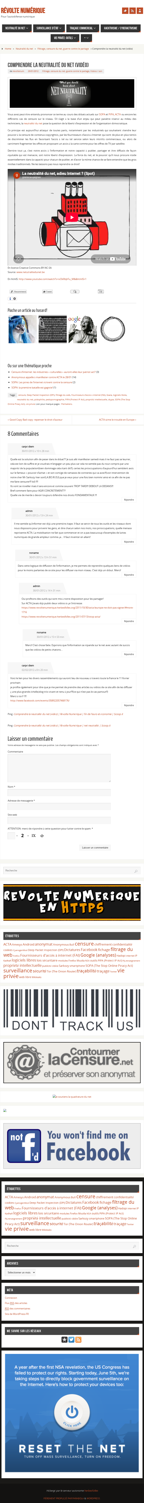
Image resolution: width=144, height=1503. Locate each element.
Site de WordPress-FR (17, 1314)
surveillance (17, 970)
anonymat (43, 944)
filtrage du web (63, 395)
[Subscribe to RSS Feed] (78, 1341)
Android (28, 944)
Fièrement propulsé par (58, 1498)
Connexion (11, 1297)
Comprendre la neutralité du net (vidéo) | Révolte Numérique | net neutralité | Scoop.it (62, 725)
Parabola (78, 1498)
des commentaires (17, 1308)
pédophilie (39, 399)
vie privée (30, 404)
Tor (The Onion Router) (61, 971)
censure (22, 395)
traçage (103, 971)
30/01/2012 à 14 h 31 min (46, 590)
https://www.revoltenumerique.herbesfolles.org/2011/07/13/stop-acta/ (61, 616)
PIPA (111, 114)
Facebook (89, 949)
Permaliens (66, 404)
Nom (11, 786)
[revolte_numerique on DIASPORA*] (65, 1341)
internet (130, 955)
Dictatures (72, 949)
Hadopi (121, 955)
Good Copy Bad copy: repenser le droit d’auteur (35, 419)
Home (8, 48)
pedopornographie (55, 399)
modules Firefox (67, 960)
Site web (12, 814)
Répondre (129, 499)
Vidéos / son (96, 71)
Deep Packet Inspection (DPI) (41, 395)
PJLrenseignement (131, 960)
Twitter (113, 971)
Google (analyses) (98, 955)
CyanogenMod (20, 950)
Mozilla (81, 960)
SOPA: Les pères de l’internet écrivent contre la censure (41, 382)
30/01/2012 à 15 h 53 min (50, 637)
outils (93, 960)
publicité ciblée (50, 966)
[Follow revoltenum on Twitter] (71, 1341)
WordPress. (93, 1498)
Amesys (17, 944)
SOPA (102, 114)
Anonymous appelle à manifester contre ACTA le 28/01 (41, 377)
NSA (87, 960)
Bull (71, 944)
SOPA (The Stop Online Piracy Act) (109, 966)
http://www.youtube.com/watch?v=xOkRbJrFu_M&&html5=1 (52, 279)
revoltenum (18, 71)
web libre (25, 977)
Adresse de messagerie (21, 800)
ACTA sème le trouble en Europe (117, 419)
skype (111, 399)
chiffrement (103, 944)
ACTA (118, 114)
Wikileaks (36, 977)
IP (136, 955)
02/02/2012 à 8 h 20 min (35, 670)
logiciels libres (120, 395)
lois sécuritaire (47, 960)
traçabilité (86, 971)
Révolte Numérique (23, 11)
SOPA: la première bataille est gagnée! (32, 387)
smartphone (77, 966)
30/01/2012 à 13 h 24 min (39, 515)
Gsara (109, 395)
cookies (8, 950)
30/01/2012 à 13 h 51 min (43, 557)
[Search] (136, 871)
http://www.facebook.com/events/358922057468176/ (40, 700)
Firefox (16, 955)
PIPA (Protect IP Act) (74, 399)
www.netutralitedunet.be (30, 272)
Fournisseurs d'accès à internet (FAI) (88, 395)
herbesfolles (91, 1490)
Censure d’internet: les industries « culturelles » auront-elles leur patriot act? (53, 372)
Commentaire (15, 751)
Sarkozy (64, 966)
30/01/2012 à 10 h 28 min (35, 451)
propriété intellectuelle (96, 399)
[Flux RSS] (132, 11)
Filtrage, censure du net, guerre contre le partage (63, 48)
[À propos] (140, 11)
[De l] (125, 11)
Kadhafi (7, 960)
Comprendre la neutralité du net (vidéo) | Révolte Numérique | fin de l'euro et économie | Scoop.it (68, 714)
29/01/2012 (33, 71)
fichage (104, 949)
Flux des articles (16, 1303)
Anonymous (61, 944)
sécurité (39, 971)
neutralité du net (33, 123)
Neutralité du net (24, 48)
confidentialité (122, 944)
